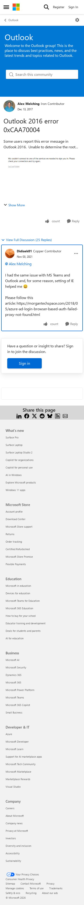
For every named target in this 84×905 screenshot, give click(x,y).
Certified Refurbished (18, 549)
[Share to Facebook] (26, 415)
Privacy (50, 883)
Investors (11, 838)
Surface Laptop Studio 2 (19, 452)
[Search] (46, 7)
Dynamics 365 (13, 675)
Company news (14, 823)
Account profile (14, 511)
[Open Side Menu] (6, 7)
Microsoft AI (12, 660)
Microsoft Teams (15, 697)
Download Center (15, 519)
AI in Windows (14, 475)
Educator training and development (26, 623)
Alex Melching (29, 103)
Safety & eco (13, 893)
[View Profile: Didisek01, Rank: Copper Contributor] (9, 253)
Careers (10, 808)
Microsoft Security (16, 667)
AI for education (15, 638)
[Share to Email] (65, 415)
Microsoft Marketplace (18, 771)
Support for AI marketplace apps (24, 756)
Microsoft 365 (13, 682)
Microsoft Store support (19, 526)
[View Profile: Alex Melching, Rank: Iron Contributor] (9, 106)
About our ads (50, 893)
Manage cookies (15, 888)
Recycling (31, 893)
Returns (10, 534)
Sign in (24, 363)
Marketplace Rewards (18, 779)
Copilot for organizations (20, 460)
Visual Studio (13, 786)
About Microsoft (15, 815)
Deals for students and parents (23, 631)
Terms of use (37, 888)
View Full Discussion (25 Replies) (29, 240)
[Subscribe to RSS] (57, 415)
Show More (16, 205)
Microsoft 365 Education (19, 608)
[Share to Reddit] (42, 415)
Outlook (13, 20)
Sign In (73, 7)
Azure (9, 734)
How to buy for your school (21, 615)
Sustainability (13, 861)
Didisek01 (24, 251)
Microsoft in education (18, 585)
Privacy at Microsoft (17, 830)
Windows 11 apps (15, 490)
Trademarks (56, 888)
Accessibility (13, 853)
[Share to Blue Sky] (49, 415)
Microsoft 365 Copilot (18, 705)
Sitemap (10, 883)
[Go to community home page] (16, 7)
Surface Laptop (14, 445)
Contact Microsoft (31, 883)
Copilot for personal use (19, 467)
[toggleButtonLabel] (77, 20)
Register (58, 7)
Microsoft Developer (17, 741)
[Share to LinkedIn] (19, 415)
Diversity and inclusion (18, 845)
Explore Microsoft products (21, 482)
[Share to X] (34, 415)
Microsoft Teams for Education (23, 600)
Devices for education (18, 593)
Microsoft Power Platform (20, 690)
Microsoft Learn (14, 749)
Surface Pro (12, 437)
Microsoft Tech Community (20, 764)
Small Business (14, 712)
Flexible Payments (16, 564)
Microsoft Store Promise (19, 556)
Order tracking (14, 541)
